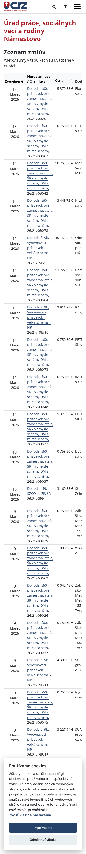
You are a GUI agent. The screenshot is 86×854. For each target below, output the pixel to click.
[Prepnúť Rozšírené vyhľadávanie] (65, 6)
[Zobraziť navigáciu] (77, 6)
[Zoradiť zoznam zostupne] (72, 82)
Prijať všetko (43, 828)
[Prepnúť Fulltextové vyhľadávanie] (54, 6)
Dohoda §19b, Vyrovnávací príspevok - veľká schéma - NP (39, 247)
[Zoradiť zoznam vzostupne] (72, 79)
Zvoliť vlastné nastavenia (30, 815)
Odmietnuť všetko (43, 840)
